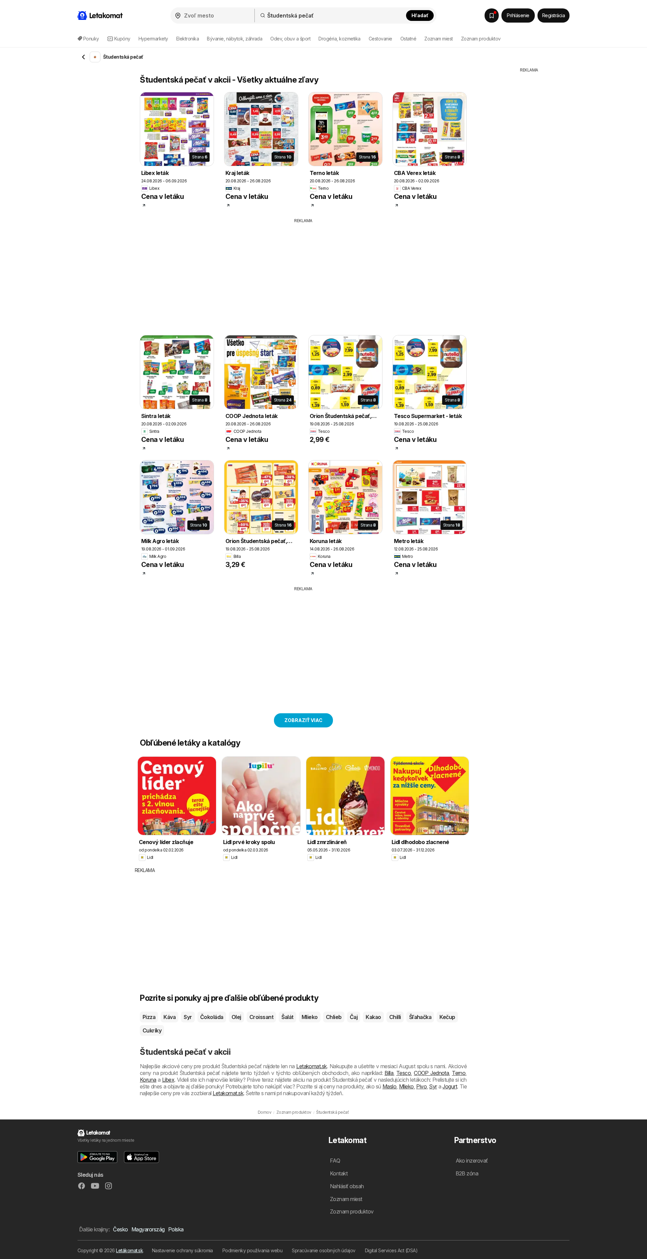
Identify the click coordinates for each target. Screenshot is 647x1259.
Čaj (354, 1017)
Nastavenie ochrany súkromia (182, 1250)
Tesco (403, 1073)
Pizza (149, 1017)
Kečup (447, 1017)
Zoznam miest (438, 38)
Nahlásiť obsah (347, 1186)
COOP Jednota (431, 1073)
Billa (388, 1073)
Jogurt (449, 1086)
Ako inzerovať (472, 1160)
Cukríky (152, 1030)
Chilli (395, 1017)
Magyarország (148, 1229)
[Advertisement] (303, 274)
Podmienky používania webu (252, 1250)
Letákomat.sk (129, 1250)
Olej (236, 1017)
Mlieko (310, 1017)
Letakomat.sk (311, 1066)
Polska (176, 1229)
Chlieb (334, 1017)
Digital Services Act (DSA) (391, 1250)
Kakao (373, 1017)
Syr (188, 1017)
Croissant (261, 1017)
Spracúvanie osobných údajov (323, 1250)
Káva (169, 1017)
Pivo (421, 1086)
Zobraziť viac (303, 720)
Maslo (389, 1086)
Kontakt (338, 1173)
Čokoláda (211, 1017)
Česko (120, 1229)
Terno (458, 1073)
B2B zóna (467, 1173)
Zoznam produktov (481, 38)
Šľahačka (420, 1017)
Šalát (287, 1017)
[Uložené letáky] (492, 15)
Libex (168, 1079)
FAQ (335, 1160)
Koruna (148, 1079)
